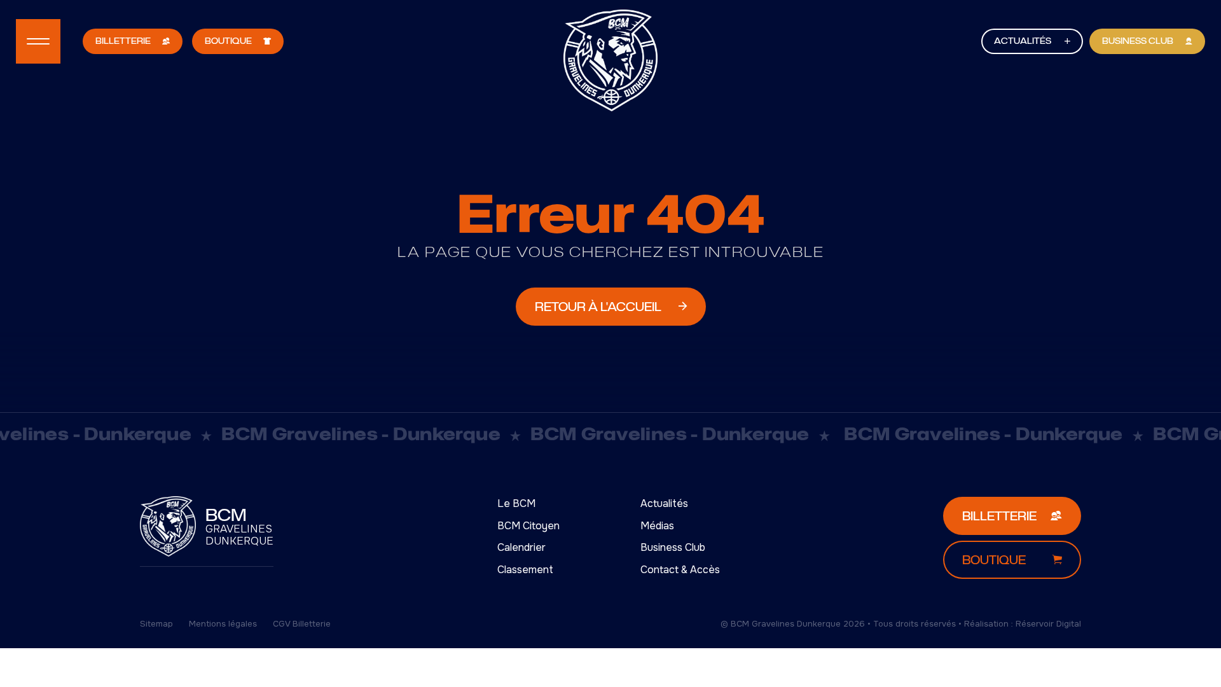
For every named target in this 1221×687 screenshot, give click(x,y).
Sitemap (156, 624)
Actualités (664, 503)
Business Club (672, 547)
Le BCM (516, 503)
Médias (657, 525)
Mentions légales (223, 624)
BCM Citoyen (528, 525)
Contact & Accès (680, 569)
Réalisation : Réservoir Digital (1022, 623)
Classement (525, 569)
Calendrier (521, 547)
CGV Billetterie (302, 624)
